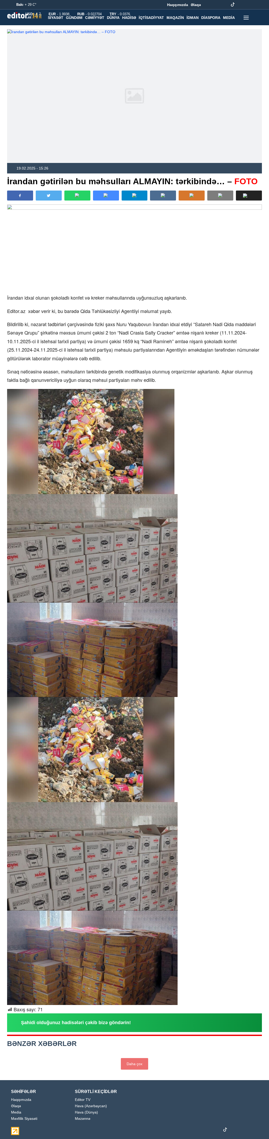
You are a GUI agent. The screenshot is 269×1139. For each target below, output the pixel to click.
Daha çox (134, 1064)
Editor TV (82, 1100)
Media (16, 1112)
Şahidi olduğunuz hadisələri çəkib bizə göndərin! (76, 1022)
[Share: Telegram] (135, 196)
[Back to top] (254, 1124)
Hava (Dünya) (86, 1112)
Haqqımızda (177, 5)
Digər (54, 29)
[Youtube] (224, 4)
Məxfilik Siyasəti (24, 1119)
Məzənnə (82, 1119)
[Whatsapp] (249, 4)
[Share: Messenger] (106, 196)
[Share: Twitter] (49, 196)
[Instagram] (216, 4)
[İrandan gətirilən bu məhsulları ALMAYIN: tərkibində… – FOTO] (134, 96)
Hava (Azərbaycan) (91, 1106)
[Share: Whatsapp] (77, 196)
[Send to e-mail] (220, 196)
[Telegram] (240, 4)
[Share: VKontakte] (163, 196)
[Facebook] (208, 4)
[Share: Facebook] (20, 196)
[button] (249, 196)
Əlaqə (196, 5)
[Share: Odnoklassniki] (192, 196)
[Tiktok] (232, 4)
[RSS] (257, 4)
